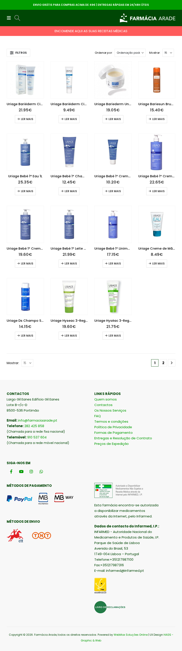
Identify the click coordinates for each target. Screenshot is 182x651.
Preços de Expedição (111, 443)
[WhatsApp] (41, 471)
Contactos (103, 404)
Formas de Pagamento (113, 432)
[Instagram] (31, 471)
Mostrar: (154, 53)
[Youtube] (21, 471)
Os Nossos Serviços (110, 410)
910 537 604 (37, 437)
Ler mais (27, 119)
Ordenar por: (104, 53)
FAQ (97, 416)
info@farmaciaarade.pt (37, 420)
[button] (10, 18)
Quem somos (105, 399)
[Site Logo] (147, 18)
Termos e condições (111, 421)
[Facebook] (11, 471)
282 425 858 (34, 426)
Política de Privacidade (113, 427)
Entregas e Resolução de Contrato (123, 438)
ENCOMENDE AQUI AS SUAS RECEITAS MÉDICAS (91, 31)
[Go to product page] (25, 79)
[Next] (171, 363)
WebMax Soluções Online (131, 635)
